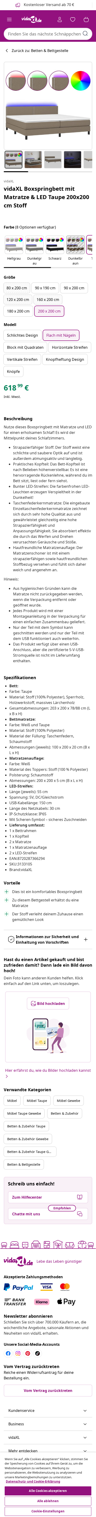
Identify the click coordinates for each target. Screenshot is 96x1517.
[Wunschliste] (73, 19)
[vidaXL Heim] (31, 19)
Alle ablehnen (48, 1501)
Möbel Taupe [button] (37, 1100)
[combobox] (48, 34)
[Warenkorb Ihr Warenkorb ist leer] (86, 19)
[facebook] (8, 1353)
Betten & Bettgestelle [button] (23, 1164)
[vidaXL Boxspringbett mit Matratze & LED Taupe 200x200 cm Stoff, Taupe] (48, 105)
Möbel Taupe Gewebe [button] (24, 1113)
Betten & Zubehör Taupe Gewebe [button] (31, 1151)
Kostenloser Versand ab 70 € (48, 4)
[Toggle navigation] (9, 19)
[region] (48, 1484)
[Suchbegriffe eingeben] (85, 33)
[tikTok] (37, 1353)
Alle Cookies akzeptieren (48, 1491)
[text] (16, 389)
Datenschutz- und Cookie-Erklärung (33, 1481)
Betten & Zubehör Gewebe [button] (27, 1139)
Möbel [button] (12, 1100)
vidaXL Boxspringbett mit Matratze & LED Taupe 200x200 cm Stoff (46, 197)
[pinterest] (27, 1353)
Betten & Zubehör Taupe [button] (26, 1126)
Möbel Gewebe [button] (68, 1100)
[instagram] (18, 1353)
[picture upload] (48, 1035)
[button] (14, 251)
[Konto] (60, 19)
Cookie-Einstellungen (48, 1511)
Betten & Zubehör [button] (65, 1113)
